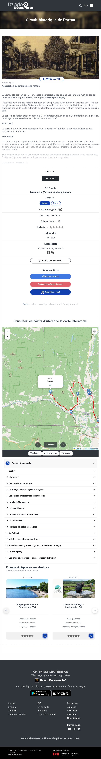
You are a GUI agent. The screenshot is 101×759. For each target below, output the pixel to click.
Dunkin (11, 471)
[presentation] (6, 610)
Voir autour (66, 453)
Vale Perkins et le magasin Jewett (23, 539)
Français (45, 203)
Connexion (72, 703)
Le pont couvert (15, 520)
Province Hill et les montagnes (21, 527)
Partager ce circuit (51, 276)
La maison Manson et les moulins (23, 514)
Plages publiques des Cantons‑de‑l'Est (27, 606)
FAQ (40, 703)
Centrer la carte (50, 453)
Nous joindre (73, 718)
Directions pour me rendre (51, 261)
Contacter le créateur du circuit (50, 284)
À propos (71, 707)
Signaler (25, 304)
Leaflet (78, 448)
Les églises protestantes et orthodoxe (26, 496)
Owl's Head (12, 533)
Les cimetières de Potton (19, 483)
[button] (51, 391)
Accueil (11, 703)
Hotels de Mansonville (18, 502)
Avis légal (72, 710)
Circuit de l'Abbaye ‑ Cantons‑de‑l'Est (73, 606)
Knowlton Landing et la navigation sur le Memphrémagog (33, 545)
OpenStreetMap (91, 448)
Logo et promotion (47, 714)
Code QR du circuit (52, 292)
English (56, 203)
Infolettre (42, 710)
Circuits (12, 707)
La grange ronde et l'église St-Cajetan (25, 489)
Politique (71, 714)
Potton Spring (14, 551)
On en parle (43, 707)
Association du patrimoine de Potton (21, 86)
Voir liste (34, 453)
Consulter (50, 445)
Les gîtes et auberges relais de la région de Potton (31, 558)
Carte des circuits (17, 714)
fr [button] (85, 5)
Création (12, 710)
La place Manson (15, 508)
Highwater (12, 477)
